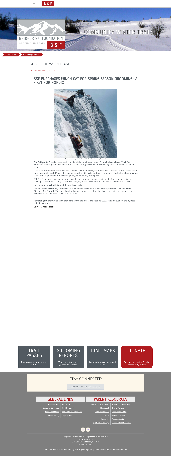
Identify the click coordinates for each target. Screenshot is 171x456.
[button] (34, 4)
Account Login (118, 419)
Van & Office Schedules (72, 411)
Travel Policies (118, 408)
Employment (67, 415)
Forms (106, 415)
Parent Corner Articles (121, 422)
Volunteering (53, 415)
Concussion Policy (119, 411)
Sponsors (66, 404)
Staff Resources (52, 411)
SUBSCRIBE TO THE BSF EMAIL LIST (85, 386)
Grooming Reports (31, 54)
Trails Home (11, 54)
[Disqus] (85, 245)
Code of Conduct (102, 411)
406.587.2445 (87, 444)
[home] (48, 3)
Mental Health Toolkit (100, 404)
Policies (118, 415)
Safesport (105, 419)
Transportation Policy (121, 404)
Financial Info (53, 404)
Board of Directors (51, 408)
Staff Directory (68, 408)
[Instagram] (83, 430)
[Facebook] (88, 430)
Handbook (104, 408)
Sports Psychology (101, 422)
